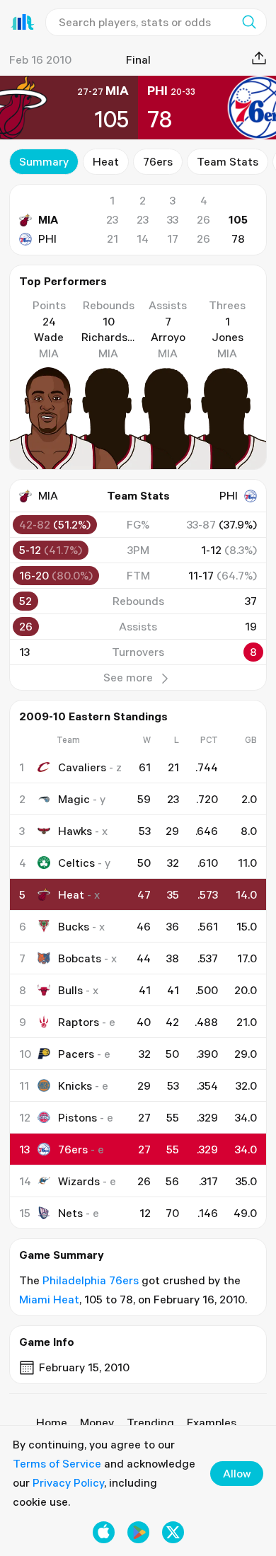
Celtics (76, 862)
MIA (48, 219)
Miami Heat (49, 1299)
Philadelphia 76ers (90, 1280)
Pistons (77, 1117)
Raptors (78, 1022)
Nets (70, 1213)
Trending (150, 1422)
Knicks (75, 1085)
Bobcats (79, 958)
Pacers (76, 1053)
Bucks (73, 926)
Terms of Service (57, 1463)
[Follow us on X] (173, 1532)
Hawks (75, 830)
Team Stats (227, 161)
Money (97, 1422)
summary (44, 161)
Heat (106, 161)
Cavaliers (82, 767)
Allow (237, 1473)
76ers (158, 161)
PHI (47, 238)
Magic (74, 799)
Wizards (79, 1181)
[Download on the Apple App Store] (104, 1532)
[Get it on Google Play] (138, 1532)
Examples (211, 1422)
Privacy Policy (68, 1482)
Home (51, 1422)
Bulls (70, 990)
